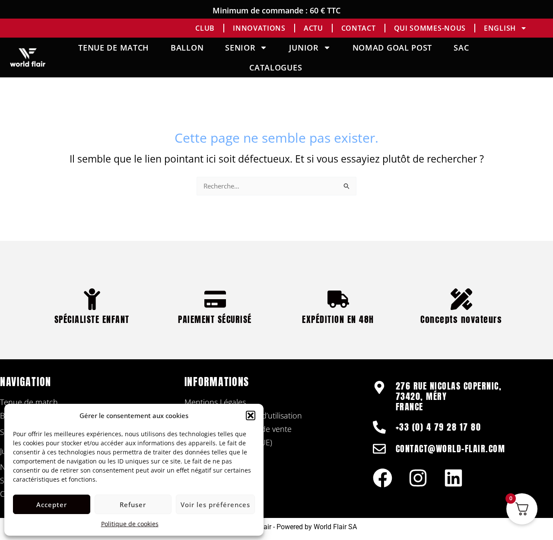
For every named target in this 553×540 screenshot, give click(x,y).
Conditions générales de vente (238, 429)
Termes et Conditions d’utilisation (243, 415)
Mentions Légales (215, 402)
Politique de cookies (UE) (228, 442)
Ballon (187, 47)
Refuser (133, 504)
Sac (461, 47)
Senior (240, 47)
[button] (250, 415)
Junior (303, 47)
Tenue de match (113, 47)
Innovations (259, 28)
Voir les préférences (215, 504)
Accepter (51, 504)
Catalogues (275, 67)
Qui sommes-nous (430, 28)
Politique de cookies (130, 524)
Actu (313, 28)
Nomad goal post (392, 47)
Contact (358, 28)
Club (205, 28)
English (500, 28)
